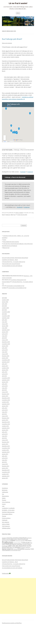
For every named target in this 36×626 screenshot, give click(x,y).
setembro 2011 (5, 476)
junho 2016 (5, 374)
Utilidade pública (6, 528)
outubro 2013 (5, 426)
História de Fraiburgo (11, 544)
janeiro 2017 (5, 366)
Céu (3, 494)
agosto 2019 (5, 332)
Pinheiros (23, 547)
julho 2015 (4, 384)
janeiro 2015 (5, 396)
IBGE (12, 214)
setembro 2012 (5, 452)
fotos (29, 540)
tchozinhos (27, 549)
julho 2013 (4, 432)
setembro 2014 (5, 404)
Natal (10, 547)
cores (12, 539)
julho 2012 (4, 456)
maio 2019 (4, 336)
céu (27, 539)
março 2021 (5, 324)
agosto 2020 (5, 326)
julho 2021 (4, 320)
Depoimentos (5, 496)
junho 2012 (5, 458)
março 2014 (5, 416)
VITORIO (4, 288)
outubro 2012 (5, 450)
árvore (19, 550)
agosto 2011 (5, 478)
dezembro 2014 (6, 398)
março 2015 (5, 392)
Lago (3, 506)
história (3, 544)
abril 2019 (4, 338)
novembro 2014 (6, 400)
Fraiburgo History (17, 542)
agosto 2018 (5, 346)
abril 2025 (4, 306)
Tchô (32, 549)
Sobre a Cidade (19, 212)
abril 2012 (4, 462)
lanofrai (28, 546)
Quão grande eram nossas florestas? (11, 263)
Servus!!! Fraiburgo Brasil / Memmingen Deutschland (15, 257)
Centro (4, 539)
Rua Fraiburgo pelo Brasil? (12, 39)
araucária (4, 537)
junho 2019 (5, 334)
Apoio (4, 239)
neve (13, 547)
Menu (18, 13)
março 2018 (5, 354)
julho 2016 (4, 372)
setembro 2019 (5, 330)
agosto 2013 (5, 430)
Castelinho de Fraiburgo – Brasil (10, 259)
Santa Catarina (7, 549)
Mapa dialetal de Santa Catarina (11, 241)
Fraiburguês (25, 543)
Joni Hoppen (5, 546)
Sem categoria (5, 522)
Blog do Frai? (6, 247)
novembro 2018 (6, 344)
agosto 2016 (5, 370)
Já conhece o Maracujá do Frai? (18, 279)
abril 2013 (4, 438)
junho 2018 (5, 350)
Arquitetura (5, 488)
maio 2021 (4, 322)
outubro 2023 (5, 308)
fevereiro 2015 (5, 394)
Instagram (30, 172)
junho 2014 (5, 410)
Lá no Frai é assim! (18, 3)
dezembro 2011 (6, 470)
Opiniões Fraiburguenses (8, 512)
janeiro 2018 (5, 358)
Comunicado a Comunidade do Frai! (15, 286)
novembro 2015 (6, 378)
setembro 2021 (5, 318)
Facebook (22, 172)
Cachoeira (29, 538)
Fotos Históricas (6, 502)
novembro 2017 (6, 360)
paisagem (18, 547)
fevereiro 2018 (5, 356)
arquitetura (16, 538)
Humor (4, 504)
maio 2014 (4, 412)
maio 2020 (4, 328)
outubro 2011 (5, 474)
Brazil (24, 538)
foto (26, 540)
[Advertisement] (18, 596)
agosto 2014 (5, 406)
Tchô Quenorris (6, 526)
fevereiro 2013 (5, 442)
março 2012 (5, 464)
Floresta (4, 500)
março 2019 (5, 340)
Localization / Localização (8, 508)
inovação (25, 544)
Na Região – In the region (8, 510)
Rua (14, 214)
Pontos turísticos (6, 518)
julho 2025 (4, 304)
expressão (22, 540)
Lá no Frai (5, 547)
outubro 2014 (5, 402)
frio (31, 543)
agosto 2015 (5, 382)
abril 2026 (4, 298)
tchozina (15, 549)
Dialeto (4, 498)
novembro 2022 (6, 312)
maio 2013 (4, 436)
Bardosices (4, 490)
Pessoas (4, 516)
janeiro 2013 (5, 444)
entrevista (18, 540)
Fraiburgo (7, 214)
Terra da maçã (14, 550)
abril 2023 (4, 310)
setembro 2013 (5, 428)
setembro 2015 (5, 380)
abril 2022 (4, 314)
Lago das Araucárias (19, 546)
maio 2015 (4, 388)
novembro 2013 (6, 424)
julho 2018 (4, 348)
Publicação (4, 520)
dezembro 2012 (6, 446)
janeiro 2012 (5, 468)
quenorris (28, 547)
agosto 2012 (5, 454)
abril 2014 (4, 414)
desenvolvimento (6, 540)
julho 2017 (4, 364)
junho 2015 (5, 386)
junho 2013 (5, 434)
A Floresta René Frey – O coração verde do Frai (13, 261)
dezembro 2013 (6, 422)
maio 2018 (4, 352)
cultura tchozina (21, 539)
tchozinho (20, 549)
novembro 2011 (6, 472)
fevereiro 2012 (5, 466)
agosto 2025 (5, 302)
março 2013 (5, 440)
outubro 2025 (5, 300)
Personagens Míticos (7, 514)
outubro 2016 (5, 368)
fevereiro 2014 (5, 418)
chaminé (8, 539)
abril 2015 (4, 390)
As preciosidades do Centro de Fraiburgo (12, 265)
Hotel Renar (20, 544)
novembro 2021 (6, 316)
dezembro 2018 (6, 342)
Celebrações (5, 492)
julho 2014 (4, 408)
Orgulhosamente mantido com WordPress (12, 623)
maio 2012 (4, 460)
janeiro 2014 (5, 420)
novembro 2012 (6, 448)
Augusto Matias (6, 281)
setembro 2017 (5, 362)
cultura (15, 539)
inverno (29, 544)
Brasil (3, 214)
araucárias (9, 538)
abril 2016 (4, 376)
